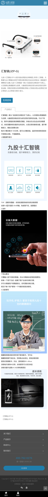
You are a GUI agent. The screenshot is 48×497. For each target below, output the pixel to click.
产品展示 (7, 439)
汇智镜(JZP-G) (8, 416)
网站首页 (35, 481)
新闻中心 (7, 445)
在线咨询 (7, 100)
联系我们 (7, 451)
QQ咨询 (24, 468)
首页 (6, 495)
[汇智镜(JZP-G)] (21, 45)
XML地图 (28, 481)
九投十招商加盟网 (28, 484)
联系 (18, 495)
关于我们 (7, 434)
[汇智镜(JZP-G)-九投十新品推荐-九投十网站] (8, 3)
